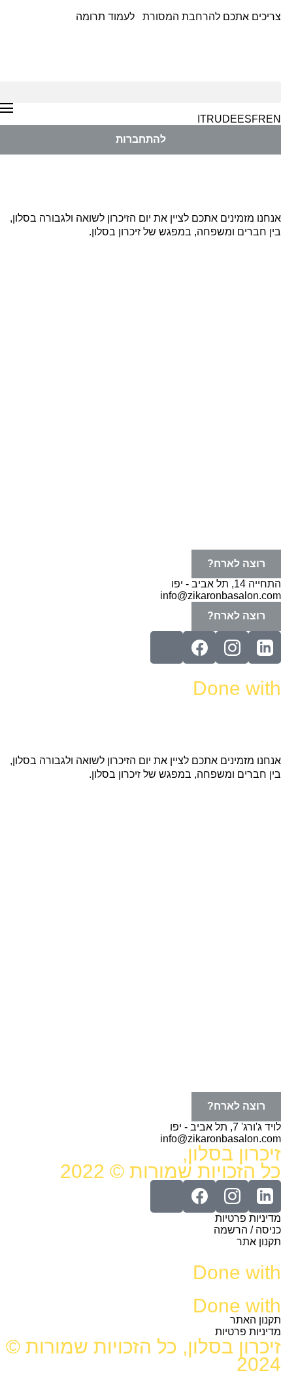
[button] (140, 92)
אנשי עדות (245, 324)
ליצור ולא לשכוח (233, 414)
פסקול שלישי (240, 444)
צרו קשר (249, 534)
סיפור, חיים (243, 474)
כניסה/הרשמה (237, 504)
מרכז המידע (242, 354)
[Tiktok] (166, 647)
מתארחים (246, 294)
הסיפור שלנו (241, 384)
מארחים (249, 264)
